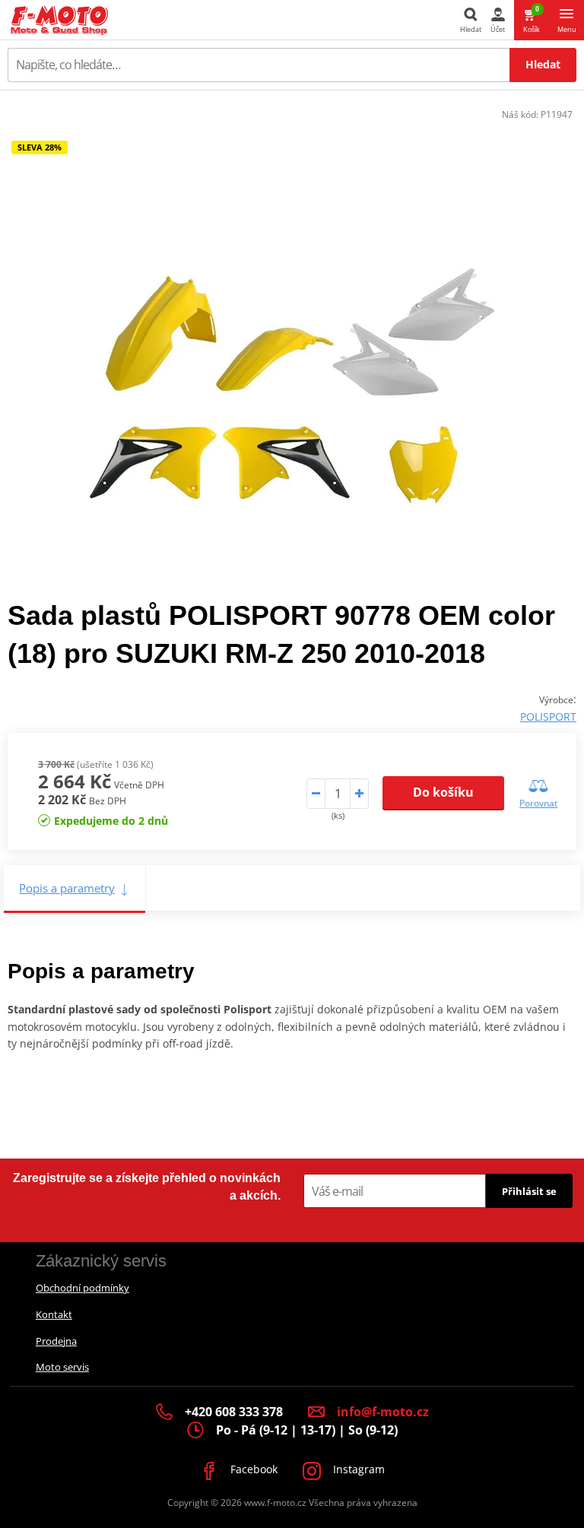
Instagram (357, 1469)
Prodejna (56, 1341)
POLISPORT (548, 716)
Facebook (252, 1469)
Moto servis (62, 1367)
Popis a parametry (67, 888)
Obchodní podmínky (82, 1288)
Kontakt (54, 1314)
